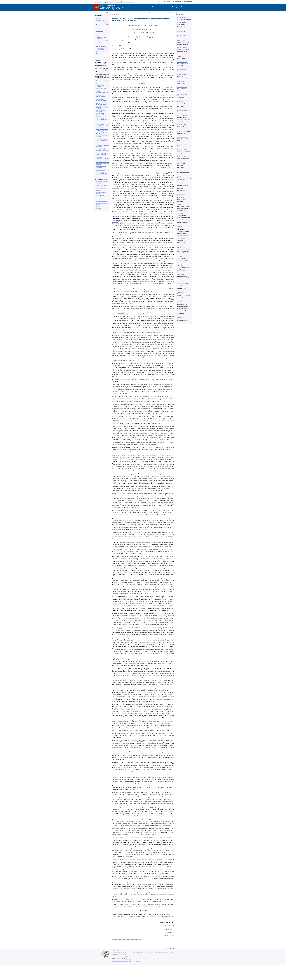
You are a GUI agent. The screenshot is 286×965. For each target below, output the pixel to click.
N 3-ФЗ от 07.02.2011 (181, 81)
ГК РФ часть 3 (99, 31)
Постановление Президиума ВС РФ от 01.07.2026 (102, 85)
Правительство (186, 7)
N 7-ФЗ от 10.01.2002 (181, 74)
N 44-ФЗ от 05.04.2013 (182, 144)
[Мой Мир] (173, 947)
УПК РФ (98, 60)
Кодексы (161, 7)
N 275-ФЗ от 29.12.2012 (182, 47)
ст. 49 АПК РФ (180, 301)
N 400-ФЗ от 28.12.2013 (182, 17)
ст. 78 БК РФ (180, 213)
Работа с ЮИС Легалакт (126, 2)
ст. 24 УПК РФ (180, 281)
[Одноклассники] (171, 947)
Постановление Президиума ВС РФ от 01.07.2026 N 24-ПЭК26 (102, 129)
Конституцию (123, 418)
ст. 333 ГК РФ (180, 170)
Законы (168, 7)
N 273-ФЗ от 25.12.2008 (182, 62)
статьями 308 (126, 904)
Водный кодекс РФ (101, 22)
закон (171, 404)
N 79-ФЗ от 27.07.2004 (182, 40)
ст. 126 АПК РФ (180, 292)
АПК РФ (98, 18)
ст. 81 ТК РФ (179, 204)
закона (154, 498)
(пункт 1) (135, 327)
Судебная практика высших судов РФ (122, 12)
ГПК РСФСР (99, 183)
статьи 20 (115, 222)
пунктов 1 (119, 493)
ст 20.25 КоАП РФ (181, 194)
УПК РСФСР (99, 208)
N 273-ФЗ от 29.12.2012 (182, 35)
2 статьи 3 (135, 416)
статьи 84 (132, 888)
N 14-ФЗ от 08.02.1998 (182, 110)
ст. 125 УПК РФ (180, 274)
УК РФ (97, 58)
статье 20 (121, 313)
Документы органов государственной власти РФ (102, 77)
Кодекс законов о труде (102, 201)
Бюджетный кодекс (101, 20)
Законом (114, 459)
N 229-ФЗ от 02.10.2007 (182, 149)
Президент (176, 7)
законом (114, 878)
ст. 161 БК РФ (180, 247)
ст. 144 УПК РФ (180, 265)
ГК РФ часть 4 (99, 33)
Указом (136, 87)
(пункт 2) (157, 332)
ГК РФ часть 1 (99, 26)
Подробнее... (105, 176)
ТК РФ (97, 53)
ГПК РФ (98, 35)
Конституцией (161, 249)
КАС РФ (98, 42)
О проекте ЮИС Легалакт (111, 2)
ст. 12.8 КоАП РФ (181, 226)
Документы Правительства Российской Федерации (102, 73)
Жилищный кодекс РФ (102, 40)
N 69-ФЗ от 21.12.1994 (181, 22)
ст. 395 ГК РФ (180, 183)
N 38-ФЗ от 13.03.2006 (182, 69)
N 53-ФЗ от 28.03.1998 (182, 156)
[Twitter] (170, 947)
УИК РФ (98, 55)
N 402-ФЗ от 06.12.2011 (182, 87)
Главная (154, 7)
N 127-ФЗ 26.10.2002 (181, 129)
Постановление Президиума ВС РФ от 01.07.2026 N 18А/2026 (102, 119)
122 (146, 404)
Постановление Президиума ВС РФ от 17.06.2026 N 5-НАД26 (102, 173)
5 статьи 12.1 (126, 493)
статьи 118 (139, 404)
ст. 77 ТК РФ (179, 256)
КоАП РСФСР (99, 198)
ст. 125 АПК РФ (180, 317)
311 (134, 904)
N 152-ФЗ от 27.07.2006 (182, 137)
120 (143, 404)
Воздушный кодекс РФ (102, 24)
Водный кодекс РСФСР (102, 181)
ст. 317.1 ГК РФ (180, 176)
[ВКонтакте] (168, 947)
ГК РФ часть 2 (99, 29)
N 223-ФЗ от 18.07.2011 (182, 115)
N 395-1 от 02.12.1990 (181, 162)
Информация (98, 2)
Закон (164, 406)
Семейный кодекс (100, 51)
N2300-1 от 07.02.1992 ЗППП (183, 54)
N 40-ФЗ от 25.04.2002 (182, 29)
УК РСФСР (98, 206)
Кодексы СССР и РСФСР (102, 179)
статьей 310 (129, 899)
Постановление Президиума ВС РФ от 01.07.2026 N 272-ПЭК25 (102, 124)
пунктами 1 (127, 416)
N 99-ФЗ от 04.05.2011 (182, 101)
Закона (139, 522)
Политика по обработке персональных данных (125, 961)
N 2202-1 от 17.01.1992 (181, 124)
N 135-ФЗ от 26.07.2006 (182, 94)
